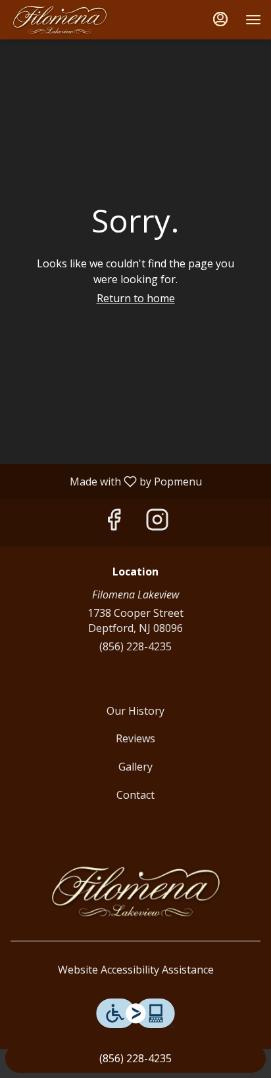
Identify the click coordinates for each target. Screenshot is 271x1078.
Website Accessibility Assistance (136, 969)
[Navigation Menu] (253, 20)
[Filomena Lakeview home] (69, 19)
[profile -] (220, 19)
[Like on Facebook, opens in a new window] (114, 522)
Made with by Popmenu (106, 480)
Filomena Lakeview (135, 891)
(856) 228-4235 (135, 646)
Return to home (136, 298)
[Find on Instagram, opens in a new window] (157, 522)
